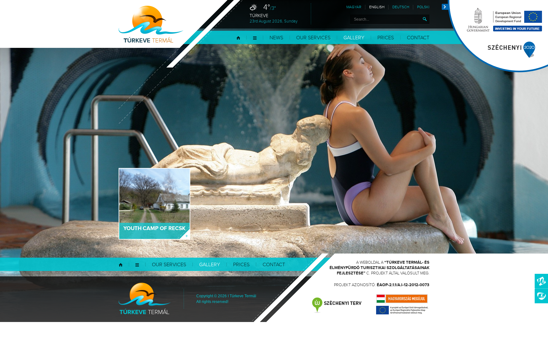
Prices (385, 38)
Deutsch (400, 7)
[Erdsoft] (541, 296)
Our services (313, 38)
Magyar (353, 7)
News (276, 38)
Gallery (353, 38)
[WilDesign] (541, 281)
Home (238, 38)
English (376, 7)
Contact (418, 38)
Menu (255, 38)
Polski (423, 7)
